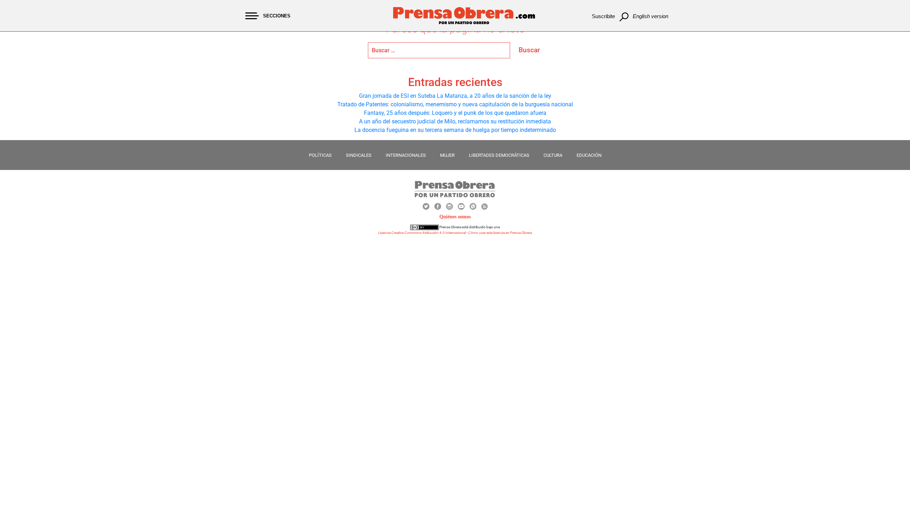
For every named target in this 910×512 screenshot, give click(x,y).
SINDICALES (358, 155)
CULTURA (553, 155)
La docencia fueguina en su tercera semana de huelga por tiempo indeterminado (455, 130)
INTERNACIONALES (406, 155)
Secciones (276, 15)
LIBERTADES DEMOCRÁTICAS (499, 155)
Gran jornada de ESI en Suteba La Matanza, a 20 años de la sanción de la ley (455, 95)
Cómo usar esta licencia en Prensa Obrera (500, 233)
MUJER (447, 155)
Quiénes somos (455, 216)
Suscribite (603, 16)
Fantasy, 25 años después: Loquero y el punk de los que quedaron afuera (455, 113)
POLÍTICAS (320, 155)
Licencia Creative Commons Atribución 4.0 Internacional (422, 233)
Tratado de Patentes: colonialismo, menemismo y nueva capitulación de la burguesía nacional (455, 104)
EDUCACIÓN (589, 155)
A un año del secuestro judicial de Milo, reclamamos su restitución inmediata (455, 121)
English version (650, 16)
